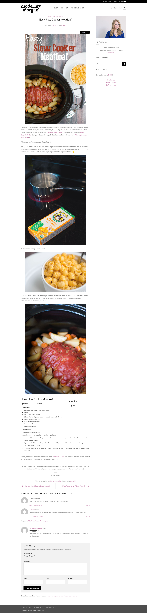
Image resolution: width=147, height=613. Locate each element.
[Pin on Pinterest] (59, 476)
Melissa (32, 510)
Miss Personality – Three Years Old (74, 486)
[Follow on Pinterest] (125, 1)
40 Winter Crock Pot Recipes (38, 521)
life (61, 8)
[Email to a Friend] (57, 476)
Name (26, 578)
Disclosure (111, 80)
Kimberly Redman (36, 528)
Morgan (63, 25)
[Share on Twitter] (54, 476)
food (52, 16)
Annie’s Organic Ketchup (56, 132)
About (110, 1)
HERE (110, 75)
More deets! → (111, 53)
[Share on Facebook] (52, 476)
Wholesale (75, 8)
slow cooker (58, 16)
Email (48, 578)
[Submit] (124, 64)
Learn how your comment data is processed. (62, 596)
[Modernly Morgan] (36, 8)
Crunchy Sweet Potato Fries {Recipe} (37, 486)
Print (73, 405)
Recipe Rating (28, 553)
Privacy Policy (111, 82)
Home (105, 1)
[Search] (111, 8)
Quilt (56, 8)
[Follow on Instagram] (121, 1)
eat (67, 8)
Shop (82, 8)
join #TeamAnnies (58, 457)
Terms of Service (51, 607)
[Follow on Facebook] (119, 1)
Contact (115, 1)
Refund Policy (111, 85)
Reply (88, 505)
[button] (120, 8)
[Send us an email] (123, 1)
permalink (73, 481)
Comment (27, 561)
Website (70, 578)
